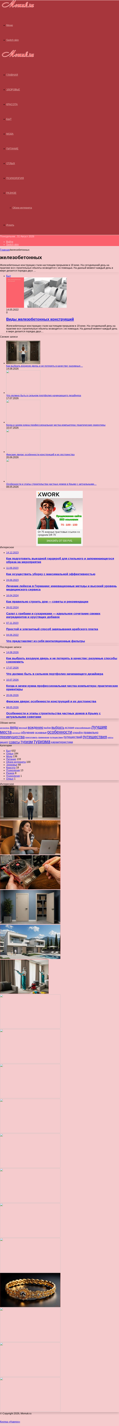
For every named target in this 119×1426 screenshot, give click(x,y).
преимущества (12, 737)
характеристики (62, 742)
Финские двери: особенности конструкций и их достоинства (40, 454)
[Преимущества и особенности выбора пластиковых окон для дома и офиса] (30, 1097)
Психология (15, 178)
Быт (9, 119)
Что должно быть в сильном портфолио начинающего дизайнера (43, 395)
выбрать (57, 727)
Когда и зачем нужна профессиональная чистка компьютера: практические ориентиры (56, 425)
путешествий (73, 737)
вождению (35, 727)
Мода (9, 134)
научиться (16, 733)
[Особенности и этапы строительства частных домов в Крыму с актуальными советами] (23, 481)
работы (110, 737)
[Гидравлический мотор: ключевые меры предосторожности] (30, 1201)
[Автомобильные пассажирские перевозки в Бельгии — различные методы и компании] (30, 1167)
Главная (5, 250)
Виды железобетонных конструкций (40, 319)
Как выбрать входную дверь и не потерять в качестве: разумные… (44, 366)
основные (41, 732)
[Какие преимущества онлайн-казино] (30, 1027)
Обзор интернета (22, 207)
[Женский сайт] (17, 8)
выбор (47, 727)
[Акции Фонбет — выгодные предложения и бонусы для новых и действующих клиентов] (30, 1341)
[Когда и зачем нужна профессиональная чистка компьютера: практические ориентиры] (23, 422)
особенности (59, 732)
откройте (78, 732)
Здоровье (13, 89)
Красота (12, 104)
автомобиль (4, 728)
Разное (11, 193)
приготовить (31, 737)
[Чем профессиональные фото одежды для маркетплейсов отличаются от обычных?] (30, 1236)
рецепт (4, 742)
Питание (12, 148)
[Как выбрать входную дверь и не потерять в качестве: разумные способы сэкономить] (23, 363)
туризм (26, 741)
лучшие (99, 726)
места (6, 732)
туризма (41, 741)
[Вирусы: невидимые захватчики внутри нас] (30, 1376)
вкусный (23, 727)
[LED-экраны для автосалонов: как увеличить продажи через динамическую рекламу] (30, 1410)
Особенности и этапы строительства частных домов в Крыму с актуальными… (51, 484)
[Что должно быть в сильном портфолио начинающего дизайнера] (23, 392)
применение (43, 737)
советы (14, 742)
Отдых (10, 163)
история (69, 727)
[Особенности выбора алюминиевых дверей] (30, 1132)
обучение (27, 732)
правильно (91, 732)
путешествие (56, 737)
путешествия (95, 737)
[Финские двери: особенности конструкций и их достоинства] (23, 451)
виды (14, 727)
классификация (83, 727)
